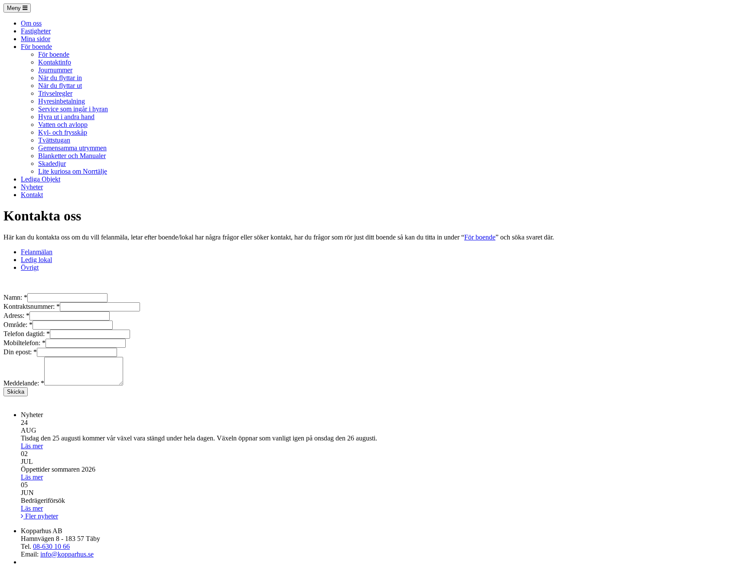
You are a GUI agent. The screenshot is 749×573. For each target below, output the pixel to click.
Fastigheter (36, 31)
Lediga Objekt (40, 179)
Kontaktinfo (54, 62)
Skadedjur (52, 163)
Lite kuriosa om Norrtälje (72, 171)
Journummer (55, 70)
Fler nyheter (40, 516)
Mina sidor (35, 38)
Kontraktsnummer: (31, 306)
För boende (36, 46)
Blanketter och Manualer (72, 155)
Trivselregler (55, 93)
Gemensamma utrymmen (72, 148)
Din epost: (20, 352)
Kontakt (32, 194)
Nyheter (32, 187)
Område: (18, 324)
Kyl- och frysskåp (62, 132)
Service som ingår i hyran (73, 109)
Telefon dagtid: (26, 333)
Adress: (16, 315)
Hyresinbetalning (61, 101)
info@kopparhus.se (67, 554)
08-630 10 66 (51, 546)
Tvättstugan (54, 140)
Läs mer (32, 446)
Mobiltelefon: (24, 342)
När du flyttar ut (60, 85)
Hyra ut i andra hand (66, 116)
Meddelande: (23, 383)
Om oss (31, 23)
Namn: (15, 297)
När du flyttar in (60, 77)
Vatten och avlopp (63, 124)
